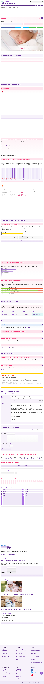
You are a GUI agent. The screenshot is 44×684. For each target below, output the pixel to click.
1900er (26, 500)
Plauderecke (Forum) (20, 670)
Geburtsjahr (3, 570)
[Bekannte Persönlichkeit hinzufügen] (42, 357)
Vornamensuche (5, 656)
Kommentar (3, 436)
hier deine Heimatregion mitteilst (30, 153)
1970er (4, 502)
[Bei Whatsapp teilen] (36, 27)
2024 (4, 489)
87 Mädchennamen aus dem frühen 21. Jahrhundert (17, 594)
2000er (4, 495)
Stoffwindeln (4, 619)
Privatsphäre (34, 682)
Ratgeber (18, 659)
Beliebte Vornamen (35, 649)
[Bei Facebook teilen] (8, 27)
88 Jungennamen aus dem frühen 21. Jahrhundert (16, 609)
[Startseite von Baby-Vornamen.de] (8, 3)
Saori (6, 347)
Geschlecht (3, 569)
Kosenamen (18, 658)
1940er (26, 491)
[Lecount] (6, 549)
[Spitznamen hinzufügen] (42, 338)
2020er (4, 491)
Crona (9, 458)
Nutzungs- (12, 443)
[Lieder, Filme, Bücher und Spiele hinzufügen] (42, 365)
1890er (26, 502)
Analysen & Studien (6, 670)
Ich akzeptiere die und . (15, 443)
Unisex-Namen (5, 652)
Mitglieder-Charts (34, 659)
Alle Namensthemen (20, 656)
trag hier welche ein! (22, 334)
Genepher (16, 458)
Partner (17, 682)
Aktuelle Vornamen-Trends (36, 662)
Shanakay (35, 458)
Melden (41, 400)
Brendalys (20, 458)
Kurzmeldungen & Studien (7, 673)
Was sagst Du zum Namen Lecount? (8, 554)
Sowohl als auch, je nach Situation (8, 620)
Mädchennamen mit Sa (22, 465)
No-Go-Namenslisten (20, 675)
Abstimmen (22, 240)
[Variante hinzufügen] (42, 331)
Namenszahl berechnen (6, 675)
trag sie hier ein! (25, 59)
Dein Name (3, 433)
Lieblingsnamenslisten (20, 673)
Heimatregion (3, 572)
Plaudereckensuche (20, 672)
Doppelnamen (5, 653)
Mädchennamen (5, 650)
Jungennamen (5, 649)
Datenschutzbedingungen (21, 443)
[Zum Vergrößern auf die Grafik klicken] (22, 174)
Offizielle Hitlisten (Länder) (36, 652)
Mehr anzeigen (36, 314)
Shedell (28, 458)
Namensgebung (19, 649)
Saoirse (2, 347)
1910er (26, 497)
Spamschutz (3, 445)
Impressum (40, 682)
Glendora (41, 458)
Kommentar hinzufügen (9, 393)
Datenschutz (29, 682)
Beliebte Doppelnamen (35, 650)
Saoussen (9, 347)
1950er (26, 489)
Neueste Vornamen (6, 659)
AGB (25, 682)
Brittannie (25, 458)
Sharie (12, 458)
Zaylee (6, 458)
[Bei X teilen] (22, 27)
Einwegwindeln (5, 617)
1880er (26, 504)
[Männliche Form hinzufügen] (42, 325)
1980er (4, 500)
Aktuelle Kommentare (20, 669)
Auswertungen (5, 672)
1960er (4, 504)
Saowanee (15, 347)
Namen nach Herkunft (6, 655)
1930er (26, 493)
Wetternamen (5, 676)
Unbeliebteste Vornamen (36, 661)
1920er (26, 495)
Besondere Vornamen (20, 655)
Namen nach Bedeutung (21, 650)
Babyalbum (18, 676)
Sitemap (21, 682)
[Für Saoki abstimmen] (23, 24)
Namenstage (4, 669)
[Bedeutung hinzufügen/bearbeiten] (42, 59)
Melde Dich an (33, 429)
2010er (4, 493)
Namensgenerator (5, 658)
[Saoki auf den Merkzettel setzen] (2, 24)
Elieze (32, 458)
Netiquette (18, 678)
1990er (4, 497)
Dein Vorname (3, 567)
